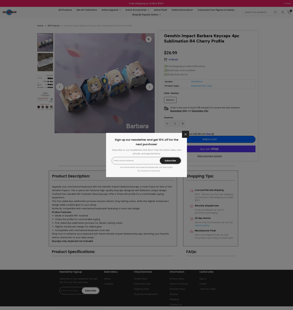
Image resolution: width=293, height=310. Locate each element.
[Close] (185, 134)
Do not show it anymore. (149, 170)
